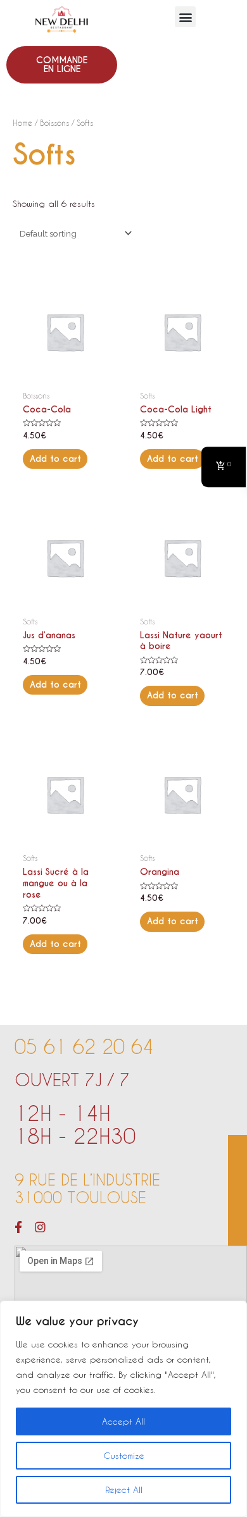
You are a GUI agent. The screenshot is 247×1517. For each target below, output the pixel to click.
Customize (123, 1455)
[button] (185, 16)
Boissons (54, 122)
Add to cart (55, 459)
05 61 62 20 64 (84, 1046)
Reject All (123, 1489)
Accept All (123, 1421)
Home (22, 122)
